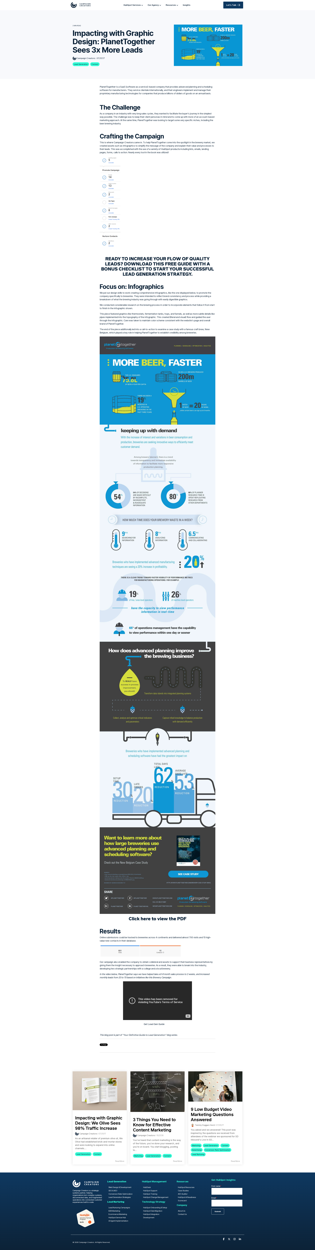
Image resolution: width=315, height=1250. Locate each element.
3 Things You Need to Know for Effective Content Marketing (154, 1124)
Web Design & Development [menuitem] (120, 1187)
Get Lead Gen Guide (154, 1024)
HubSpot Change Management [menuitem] (155, 1197)
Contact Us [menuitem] (182, 1214)
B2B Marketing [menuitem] (114, 1211)
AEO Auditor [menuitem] (183, 1194)
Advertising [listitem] (196, 1150)
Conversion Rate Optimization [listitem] (217, 1150)
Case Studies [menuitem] (183, 1191)
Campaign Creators (86, 58)
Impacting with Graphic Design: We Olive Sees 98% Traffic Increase (98, 1123)
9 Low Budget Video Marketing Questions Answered (212, 1114)
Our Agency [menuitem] (153, 5)
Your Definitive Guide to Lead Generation (144, 1034)
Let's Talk (231, 5)
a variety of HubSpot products (164, 149)
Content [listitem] (97, 1154)
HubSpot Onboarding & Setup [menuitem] (155, 1208)
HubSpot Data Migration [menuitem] (152, 1211)
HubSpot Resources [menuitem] (186, 1187)
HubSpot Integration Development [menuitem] (151, 1216)
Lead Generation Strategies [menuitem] (120, 1197)
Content (94, 64)
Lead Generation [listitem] (83, 1154)
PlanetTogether (108, 86)
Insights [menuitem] (186, 5)
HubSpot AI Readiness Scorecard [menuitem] (187, 1199)
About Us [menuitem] (181, 1211)
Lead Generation (81, 64)
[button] (224, 1239)
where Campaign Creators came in (124, 142)
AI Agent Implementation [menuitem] (118, 1221)
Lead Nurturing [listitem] (198, 1154)
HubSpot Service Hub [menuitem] (117, 1217)
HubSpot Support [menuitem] (150, 1191)
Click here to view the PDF (157, 918)
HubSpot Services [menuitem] (132, 5)
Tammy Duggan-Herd (205, 1125)
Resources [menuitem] (171, 5)
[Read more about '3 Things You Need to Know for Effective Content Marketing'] (157, 1091)
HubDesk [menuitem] (147, 1187)
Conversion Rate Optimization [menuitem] (121, 1194)
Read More (119, 1161)
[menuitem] (116, 1182)
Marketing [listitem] (138, 1156)
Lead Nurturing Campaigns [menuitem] (119, 1208)
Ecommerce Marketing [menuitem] (118, 1214)
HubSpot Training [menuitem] (150, 1194)
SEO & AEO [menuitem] (113, 1191)
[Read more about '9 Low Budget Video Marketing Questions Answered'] (215, 1086)
